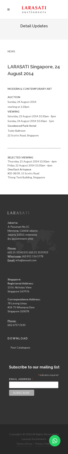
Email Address (21, 379)
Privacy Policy (43, 443)
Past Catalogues (20, 347)
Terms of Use (24, 443)
